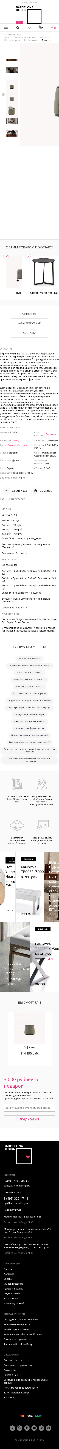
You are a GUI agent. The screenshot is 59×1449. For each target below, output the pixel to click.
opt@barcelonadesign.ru (16, 1203)
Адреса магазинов (13, 1288)
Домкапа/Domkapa (18, 445)
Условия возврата (13, 1283)
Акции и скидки (12, 1293)
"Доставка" (8, 547)
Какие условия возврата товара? (29, 714)
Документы (10, 1369)
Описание (29, 314)
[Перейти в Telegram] (41, 1428)
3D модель (46, 490)
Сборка (8, 1278)
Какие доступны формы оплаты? (29, 728)
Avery (16, 440)
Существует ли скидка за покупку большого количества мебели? (29, 750)
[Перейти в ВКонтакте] (12, 1428)
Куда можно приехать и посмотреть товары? (29, 665)
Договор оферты (13, 1360)
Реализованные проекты (17, 1324)
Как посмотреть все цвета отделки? (29, 693)
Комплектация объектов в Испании (23, 1334)
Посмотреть (52, 434)
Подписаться (29, 1119)
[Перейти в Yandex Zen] (48, 1428)
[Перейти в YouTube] (34, 1428)
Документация (20, 490)
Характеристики (29, 323)
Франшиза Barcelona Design (18, 1344)
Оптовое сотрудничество (17, 1339)
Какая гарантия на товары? (29, 672)
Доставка (29, 333)
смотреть (11, 910)
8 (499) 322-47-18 (16, 1198)
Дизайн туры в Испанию (16, 1329)
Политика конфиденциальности (21, 1387)
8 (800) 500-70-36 (29, 2)
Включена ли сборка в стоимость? (29, 679)
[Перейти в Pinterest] (27, 1428)
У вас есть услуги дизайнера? (29, 686)
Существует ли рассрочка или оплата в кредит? (29, 707)
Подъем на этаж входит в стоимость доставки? (29, 700)
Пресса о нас (11, 1374)
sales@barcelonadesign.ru (17, 1185)
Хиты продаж (11, 1298)
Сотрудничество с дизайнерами (21, 1319)
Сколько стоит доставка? (29, 658)
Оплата (8, 1269)
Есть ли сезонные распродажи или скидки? (29, 742)
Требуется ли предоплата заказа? (29, 721)
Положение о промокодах (18, 1365)
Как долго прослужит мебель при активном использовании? (29, 760)
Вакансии (9, 1397)
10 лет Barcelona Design (16, 1392)
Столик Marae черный (44, 292)
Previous (3, 94)
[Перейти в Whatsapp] (19, 1428)
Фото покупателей (14, 1303)
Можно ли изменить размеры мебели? (29, 735)
